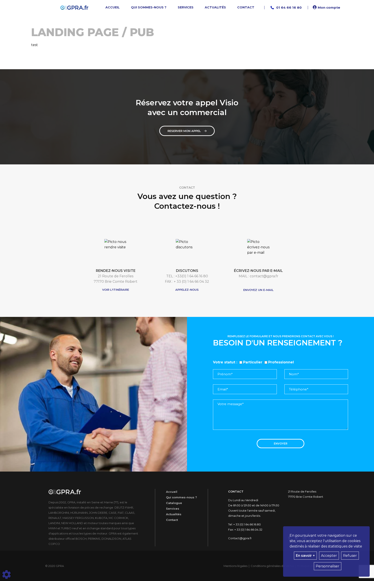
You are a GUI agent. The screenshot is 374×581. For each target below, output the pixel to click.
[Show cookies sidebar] (6, 574)
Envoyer (280, 443)
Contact (172, 520)
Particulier (252, 362)
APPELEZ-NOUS (187, 289)
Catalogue (174, 503)
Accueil (171, 491)
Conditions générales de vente (272, 566)
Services (172, 508)
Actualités (173, 514)
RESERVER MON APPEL (184, 131)
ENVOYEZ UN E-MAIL (258, 290)
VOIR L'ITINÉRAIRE (115, 289)
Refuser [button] (350, 556)
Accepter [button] (329, 556)
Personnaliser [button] (327, 566)
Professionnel (281, 362)
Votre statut (224, 362)
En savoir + (305, 556)
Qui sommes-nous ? (181, 497)
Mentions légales (235, 566)
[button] (327, 7)
